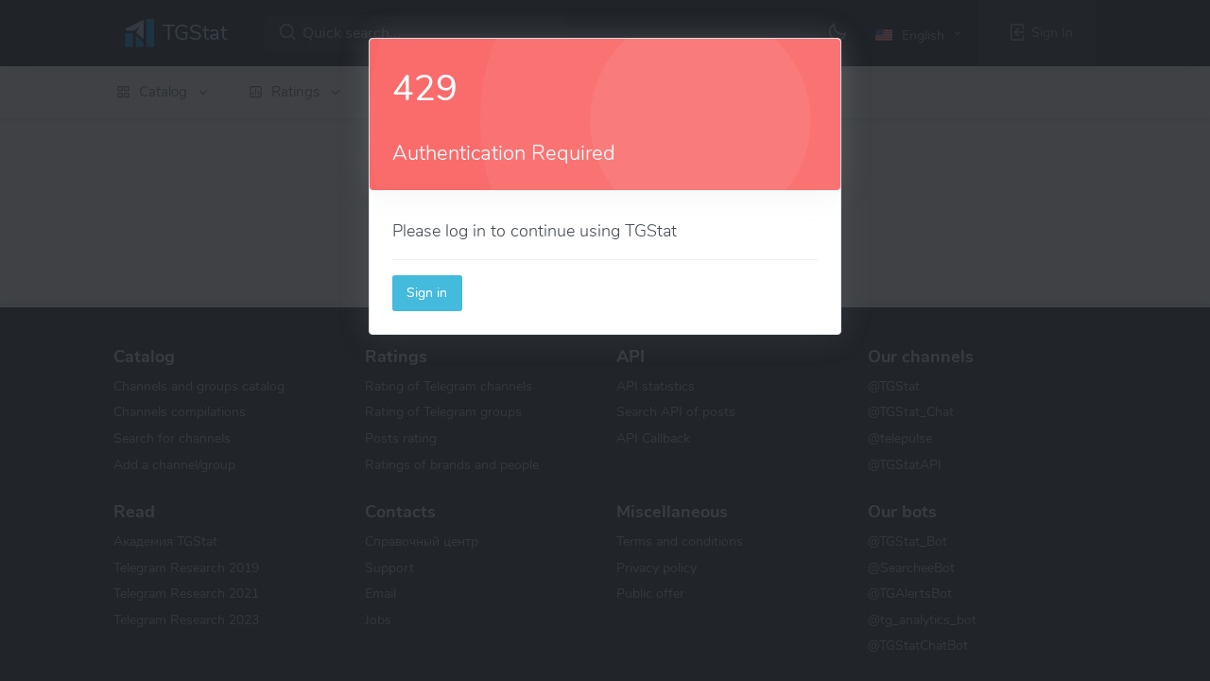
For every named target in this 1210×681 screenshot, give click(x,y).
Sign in (426, 292)
